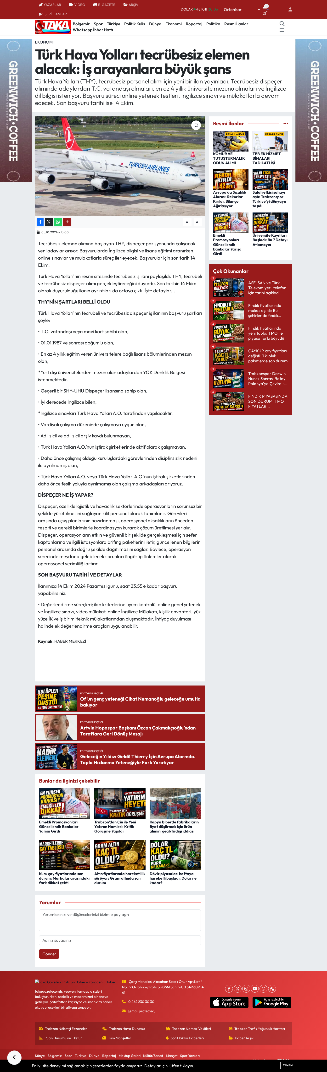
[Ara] (282, 24)
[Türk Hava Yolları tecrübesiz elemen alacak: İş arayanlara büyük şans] (120, 166)
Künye (40, 1055)
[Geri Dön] (14, 1057)
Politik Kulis (134, 23)
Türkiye (113, 23)
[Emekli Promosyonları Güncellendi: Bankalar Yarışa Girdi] (64, 802)
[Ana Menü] (282, 30)
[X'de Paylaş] (49, 222)
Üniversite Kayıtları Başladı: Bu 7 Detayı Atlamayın (270, 240)
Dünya (155, 23)
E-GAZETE (106, 4)
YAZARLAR (52, 4)
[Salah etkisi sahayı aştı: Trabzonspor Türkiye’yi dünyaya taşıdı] (270, 179)
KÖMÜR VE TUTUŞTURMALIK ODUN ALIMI (229, 158)
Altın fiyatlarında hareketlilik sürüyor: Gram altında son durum (120, 878)
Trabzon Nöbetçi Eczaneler (66, 1028)
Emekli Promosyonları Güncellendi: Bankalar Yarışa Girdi (59, 826)
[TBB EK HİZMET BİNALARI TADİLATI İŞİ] (270, 140)
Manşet (171, 1055)
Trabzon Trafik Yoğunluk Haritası (259, 1028)
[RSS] (272, 989)
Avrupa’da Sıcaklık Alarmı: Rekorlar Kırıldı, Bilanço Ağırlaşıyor (229, 199)
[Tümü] (285, 123)
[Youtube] (255, 989)
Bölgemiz (81, 23)
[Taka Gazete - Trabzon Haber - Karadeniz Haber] (53, 26)
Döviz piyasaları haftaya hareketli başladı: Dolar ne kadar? (173, 878)
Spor (98, 23)
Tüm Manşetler (119, 1038)
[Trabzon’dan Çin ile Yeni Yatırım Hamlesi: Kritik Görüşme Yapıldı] (120, 802)
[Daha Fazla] (67, 222)
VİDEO (79, 4)
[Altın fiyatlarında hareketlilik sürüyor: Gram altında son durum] (120, 854)
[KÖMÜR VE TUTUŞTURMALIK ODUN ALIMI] (230, 140)
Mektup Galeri (130, 1055)
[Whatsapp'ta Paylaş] (58, 222)
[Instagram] (246, 989)
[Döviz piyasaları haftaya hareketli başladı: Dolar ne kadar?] (175, 854)
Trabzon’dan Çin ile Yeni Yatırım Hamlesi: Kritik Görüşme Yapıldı (115, 826)
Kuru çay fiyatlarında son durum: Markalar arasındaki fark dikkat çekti (64, 878)
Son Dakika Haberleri (187, 1038)
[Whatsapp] (263, 989)
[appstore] (229, 1002)
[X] (238, 989)
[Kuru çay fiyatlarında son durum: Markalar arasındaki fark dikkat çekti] (64, 854)
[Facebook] (229, 989)
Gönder (49, 953)
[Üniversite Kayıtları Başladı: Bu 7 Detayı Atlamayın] (270, 222)
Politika (213, 23)
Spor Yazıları (190, 1055)
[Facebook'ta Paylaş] (40, 222)
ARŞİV (133, 4)
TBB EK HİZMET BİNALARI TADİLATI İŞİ (267, 158)
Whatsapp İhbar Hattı (93, 29)
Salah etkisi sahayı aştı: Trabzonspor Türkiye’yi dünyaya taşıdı (269, 199)
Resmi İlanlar (236, 23)
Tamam (288, 1065)
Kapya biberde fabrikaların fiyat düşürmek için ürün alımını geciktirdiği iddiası (174, 826)
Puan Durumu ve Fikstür (63, 1038)
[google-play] (272, 1002)
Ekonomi (173, 23)
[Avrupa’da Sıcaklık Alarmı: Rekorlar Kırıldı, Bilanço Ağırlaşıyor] (230, 179)
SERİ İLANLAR (56, 14)
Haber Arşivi (244, 1038)
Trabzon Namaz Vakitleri (191, 1028)
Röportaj (194, 23)
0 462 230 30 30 (141, 1001)
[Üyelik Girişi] (288, 9)
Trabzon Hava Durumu (127, 1028)
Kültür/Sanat (153, 1055)
